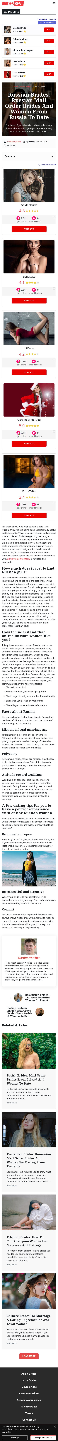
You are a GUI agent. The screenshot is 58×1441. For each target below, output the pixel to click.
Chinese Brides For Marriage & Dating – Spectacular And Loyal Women (29, 1320)
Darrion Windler (14, 141)
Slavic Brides (25, 86)
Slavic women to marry (18, 558)
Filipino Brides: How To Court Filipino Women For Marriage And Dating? (27, 1241)
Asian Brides (29, 1373)
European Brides (29, 1393)
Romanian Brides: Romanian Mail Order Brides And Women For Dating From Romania (29, 1160)
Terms (29, 1413)
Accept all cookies (43, 1438)
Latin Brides (29, 1380)
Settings (15, 1438)
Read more (12, 1103)
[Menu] (54, 3)
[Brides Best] (13, 3)
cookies (18, 1426)
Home (15, 86)
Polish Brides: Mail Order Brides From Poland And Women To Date (26, 1079)
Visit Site (29, 229)
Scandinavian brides (29, 1400)
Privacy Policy (29, 1406)
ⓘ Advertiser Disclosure (47, 165)
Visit (49, 30)
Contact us (29, 1419)
